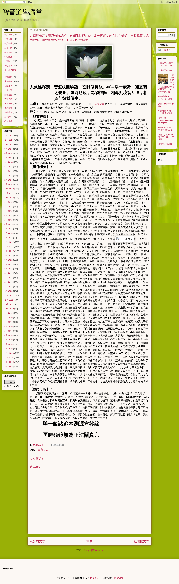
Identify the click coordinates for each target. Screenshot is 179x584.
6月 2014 (8, 162)
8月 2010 (8, 317)
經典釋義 (8, 103)
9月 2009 (8, 366)
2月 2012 (8, 286)
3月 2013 (8, 229)
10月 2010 (9, 309)
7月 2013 (8, 211)
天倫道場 (8, 66)
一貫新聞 (8, 39)
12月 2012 (9, 242)
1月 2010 (8, 349)
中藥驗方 (8, 61)
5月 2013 (8, 220)
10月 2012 (9, 251)
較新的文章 (37, 541)
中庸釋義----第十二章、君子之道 (165, 97)
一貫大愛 (8, 34)
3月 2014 (8, 175)
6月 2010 (8, 326)
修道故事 (8, 86)
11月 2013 (8, 193)
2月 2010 (8, 344)
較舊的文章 (141, 541)
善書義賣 (8, 90)
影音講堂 (8, 117)
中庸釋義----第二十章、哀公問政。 (166, 64)
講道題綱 (8, 121)
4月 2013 (8, 224)
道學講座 (8, 112)
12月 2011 (8, 295)
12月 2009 (9, 353)
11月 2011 (8, 300)
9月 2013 (8, 202)
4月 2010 (8, 335)
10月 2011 (8, 304)
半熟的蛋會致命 (165, 70)
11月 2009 (8, 357)
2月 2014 (8, 180)
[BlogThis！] (55, 445)
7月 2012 (8, 264)
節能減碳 (8, 99)
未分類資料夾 (10, 70)
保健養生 (8, 81)
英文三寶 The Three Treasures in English (165, 120)
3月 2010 (8, 340)
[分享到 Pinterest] (63, 445)
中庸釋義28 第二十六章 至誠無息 (165, 112)
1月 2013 (8, 238)
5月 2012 (8, 273)
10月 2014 (9, 144)
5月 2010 (8, 331)
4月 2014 (8, 171)
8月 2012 (8, 260)
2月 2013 (8, 233)
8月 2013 (8, 206)
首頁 (89, 541)
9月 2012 (8, 255)
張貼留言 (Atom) (93, 550)
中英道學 (8, 52)
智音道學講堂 (22, 11)
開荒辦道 (8, 95)
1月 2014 (8, 184)
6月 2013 (8, 215)
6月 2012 (8, 269)
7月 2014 (8, 158)
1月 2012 (8, 291)
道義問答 (8, 108)
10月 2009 (9, 362)
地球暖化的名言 (165, 144)
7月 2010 (8, 322)
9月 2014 (8, 149)
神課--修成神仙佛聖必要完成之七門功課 (166, 137)
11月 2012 (8, 246)
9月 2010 (8, 313)
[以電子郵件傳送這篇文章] (52, 445)
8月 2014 (8, 153)
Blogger (118, 578)
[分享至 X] (57, 445)
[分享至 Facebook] (60, 445)
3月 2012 (8, 282)
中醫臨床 (8, 57)
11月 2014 (8, 140)
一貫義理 (8, 43)
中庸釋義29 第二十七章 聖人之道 (165, 128)
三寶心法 (43, 449)
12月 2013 (9, 189)
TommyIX (95, 578)
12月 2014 (9, 135)
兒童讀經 (8, 77)
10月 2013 (9, 198)
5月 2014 (8, 166)
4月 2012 (8, 277)
